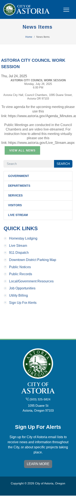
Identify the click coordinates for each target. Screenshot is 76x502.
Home (28, 36)
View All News (22, 150)
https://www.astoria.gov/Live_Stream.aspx (41, 143)
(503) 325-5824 (39, 399)
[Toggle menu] (66, 12)
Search (63, 163)
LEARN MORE (38, 464)
